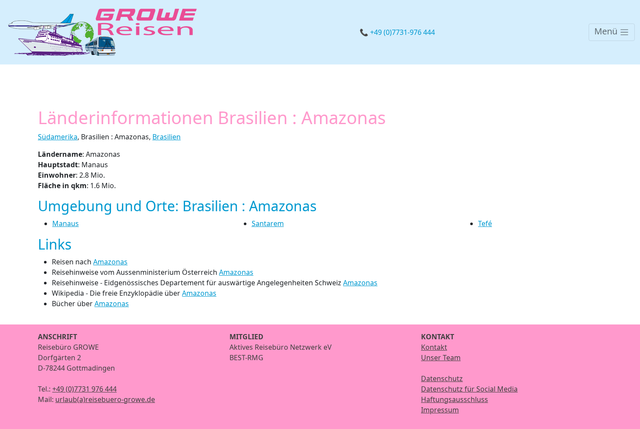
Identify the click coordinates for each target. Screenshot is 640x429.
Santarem (268, 223)
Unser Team (441, 357)
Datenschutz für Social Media (469, 389)
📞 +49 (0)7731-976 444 (397, 32)
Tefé (485, 223)
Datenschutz (442, 378)
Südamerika (57, 137)
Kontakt (434, 347)
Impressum (440, 410)
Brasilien (166, 137)
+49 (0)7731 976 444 (84, 389)
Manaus (65, 223)
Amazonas (110, 262)
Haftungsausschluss (454, 399)
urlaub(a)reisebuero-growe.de (105, 399)
